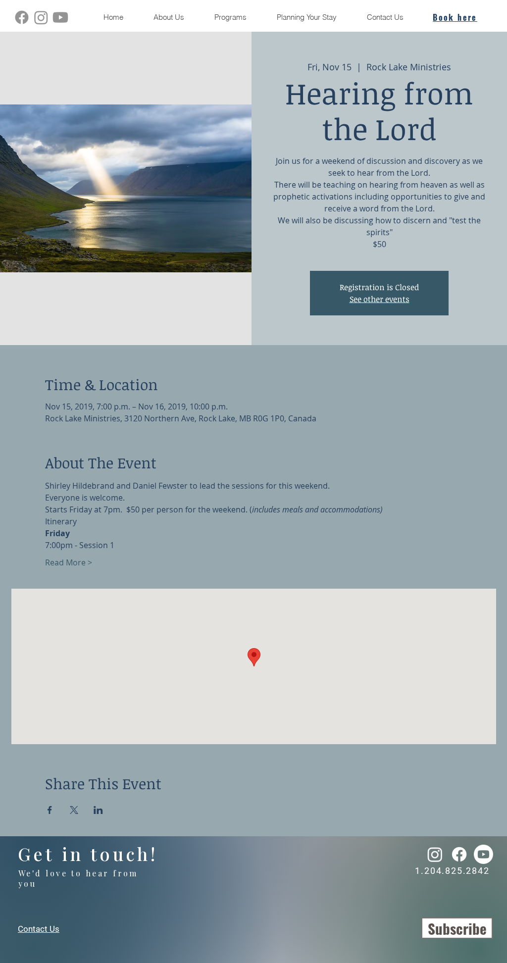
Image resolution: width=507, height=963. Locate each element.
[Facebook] (22, 17)
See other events (379, 299)
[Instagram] (41, 17)
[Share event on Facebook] (49, 810)
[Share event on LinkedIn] (98, 810)
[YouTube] (60, 17)
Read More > (68, 562)
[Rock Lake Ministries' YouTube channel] (483, 854)
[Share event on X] (74, 810)
